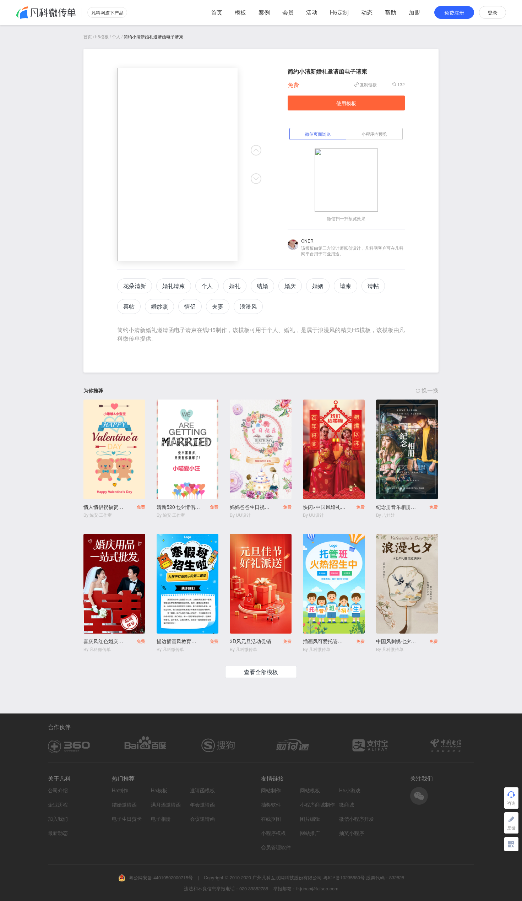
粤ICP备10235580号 (344, 877)
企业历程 (58, 804)
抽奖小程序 (351, 833)
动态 (367, 12)
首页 (216, 12)
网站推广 (310, 833)
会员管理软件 (276, 847)
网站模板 (310, 790)
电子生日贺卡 (127, 818)
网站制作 (271, 790)
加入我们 (58, 818)
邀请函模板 (202, 790)
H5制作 (120, 790)
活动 (311, 12)
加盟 (414, 12)
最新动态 (58, 832)
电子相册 (161, 818)
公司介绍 (58, 790)
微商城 (346, 804)
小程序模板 (273, 833)
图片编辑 (310, 818)
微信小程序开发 (356, 818)
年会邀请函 (202, 804)
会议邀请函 (202, 818)
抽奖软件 (271, 804)
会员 (288, 12)
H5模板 (159, 790)
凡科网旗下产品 (107, 12)
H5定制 (339, 12)
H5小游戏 (349, 790)
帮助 (390, 12)
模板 (240, 12)
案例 (264, 12)
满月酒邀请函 (166, 804)
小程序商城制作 (317, 804)
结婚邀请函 (124, 804)
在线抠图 (271, 818)
